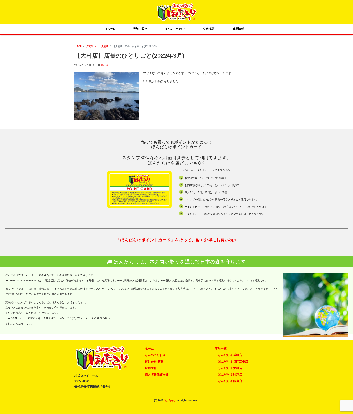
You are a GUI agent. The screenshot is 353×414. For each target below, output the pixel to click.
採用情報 (238, 28)
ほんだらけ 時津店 (230, 374)
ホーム (149, 348)
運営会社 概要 (154, 361)
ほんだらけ (170, 400)
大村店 (104, 65)
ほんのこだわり (175, 28)
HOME (110, 28)
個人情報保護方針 (156, 374)
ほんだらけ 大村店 (230, 368)
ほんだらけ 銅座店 (230, 381)
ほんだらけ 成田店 (230, 355)
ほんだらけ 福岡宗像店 (233, 361)
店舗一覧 (139, 28)
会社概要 (209, 28)
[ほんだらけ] (176, 11)
